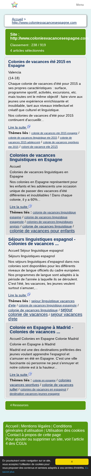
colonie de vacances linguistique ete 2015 (32, 137)
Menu (80, 5)
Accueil (12, 426)
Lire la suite (17, 127)
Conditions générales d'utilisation (39, 428)
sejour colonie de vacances (40, 312)
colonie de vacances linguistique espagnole (48, 305)
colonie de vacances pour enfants (42, 230)
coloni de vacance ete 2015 (39, 147)
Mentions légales (35, 426)
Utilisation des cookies (65, 430)
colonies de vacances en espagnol (43, 389)
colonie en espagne (44, 380)
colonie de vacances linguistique (47, 226)
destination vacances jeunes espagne (35, 394)
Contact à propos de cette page (34, 435)
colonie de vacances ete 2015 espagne (54, 133)
